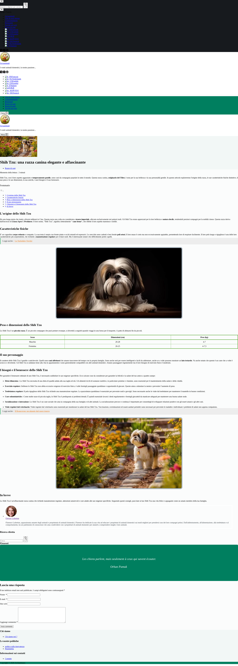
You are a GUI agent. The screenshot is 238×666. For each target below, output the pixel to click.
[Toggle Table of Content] (2, 191)
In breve (10, 206)
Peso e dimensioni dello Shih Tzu (20, 200)
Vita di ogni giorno (12, 97)
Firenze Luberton (12, 518)
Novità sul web (11, 108)
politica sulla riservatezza (14, 646)
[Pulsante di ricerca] (25, 539)
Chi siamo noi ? (11, 637)
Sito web (3, 604)
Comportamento (11, 99)
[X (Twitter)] (1, 72)
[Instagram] (4, 72)
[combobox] (11, 540)
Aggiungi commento (9, 622)
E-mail (3, 599)
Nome (3, 595)
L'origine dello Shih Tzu (16, 195)
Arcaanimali (5, 63)
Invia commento (7, 627)
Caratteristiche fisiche (15, 197)
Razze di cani (10, 104)
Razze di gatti (10, 106)
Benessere (9, 102)
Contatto (8, 659)
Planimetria (9, 649)
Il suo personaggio (14, 202)
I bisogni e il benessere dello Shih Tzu (21, 204)
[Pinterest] (7, 72)
